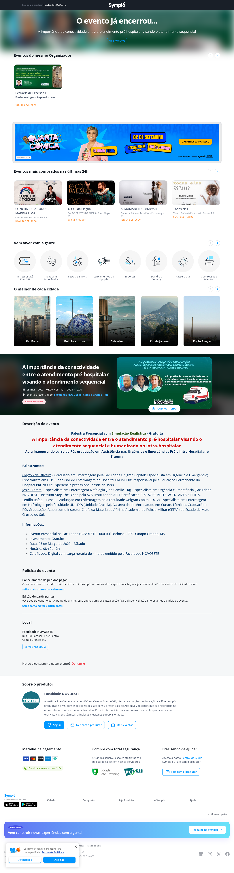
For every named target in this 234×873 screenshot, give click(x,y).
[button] (15, 850)
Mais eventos (125, 725)
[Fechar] (76, 847)
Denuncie (78, 663)
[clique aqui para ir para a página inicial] (117, 5)
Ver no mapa (37, 647)
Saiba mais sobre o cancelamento (43, 589)
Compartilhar (167, 408)
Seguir (57, 725)
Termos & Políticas (53, 852)
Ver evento (117, 41)
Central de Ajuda (192, 758)
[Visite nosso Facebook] (227, 854)
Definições (25, 859)
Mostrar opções (219, 814)
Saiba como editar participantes (42, 606)
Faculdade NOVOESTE (55, 5)
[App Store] (11, 804)
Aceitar (59, 859)
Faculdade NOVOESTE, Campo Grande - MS (81, 394)
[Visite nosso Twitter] (218, 854)
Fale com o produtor (89, 725)
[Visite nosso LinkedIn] (201, 854)
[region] (42, 855)
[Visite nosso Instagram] (210, 854)
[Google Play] (29, 804)
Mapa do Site (94, 845)
